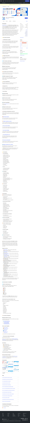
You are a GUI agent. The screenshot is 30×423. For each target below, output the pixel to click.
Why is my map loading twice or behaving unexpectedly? (8, 390)
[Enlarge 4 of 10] (6, 371)
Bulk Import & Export (6, 116)
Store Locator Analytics (6, 125)
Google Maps (26, 32)
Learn (13, 413)
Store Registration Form (6, 134)
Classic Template (6, 327)
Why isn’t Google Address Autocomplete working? (7, 386)
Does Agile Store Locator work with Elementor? (7, 379)
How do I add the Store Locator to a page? (7, 377)
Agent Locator (5, 256)
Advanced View (21, 37)
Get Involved (19, 413)
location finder (26, 33)
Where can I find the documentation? (6, 401)
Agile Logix (7, 18)
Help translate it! (19, 4)
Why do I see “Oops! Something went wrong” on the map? (8, 388)
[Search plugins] (8, 6)
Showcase (9, 413)
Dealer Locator (5, 249)
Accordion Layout (6, 331)
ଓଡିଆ (8, 419)
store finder (26, 34)
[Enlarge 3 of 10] (6, 368)
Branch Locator (6, 251)
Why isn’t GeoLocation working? (5, 397)
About (3, 413)
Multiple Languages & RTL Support (8, 144)
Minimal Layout (5, 332)
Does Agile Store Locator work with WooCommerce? (8, 399)
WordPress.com (25, 413)
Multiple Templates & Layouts (7, 121)
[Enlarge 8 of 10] (12, 371)
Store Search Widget (6, 130)
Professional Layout (6, 328)
